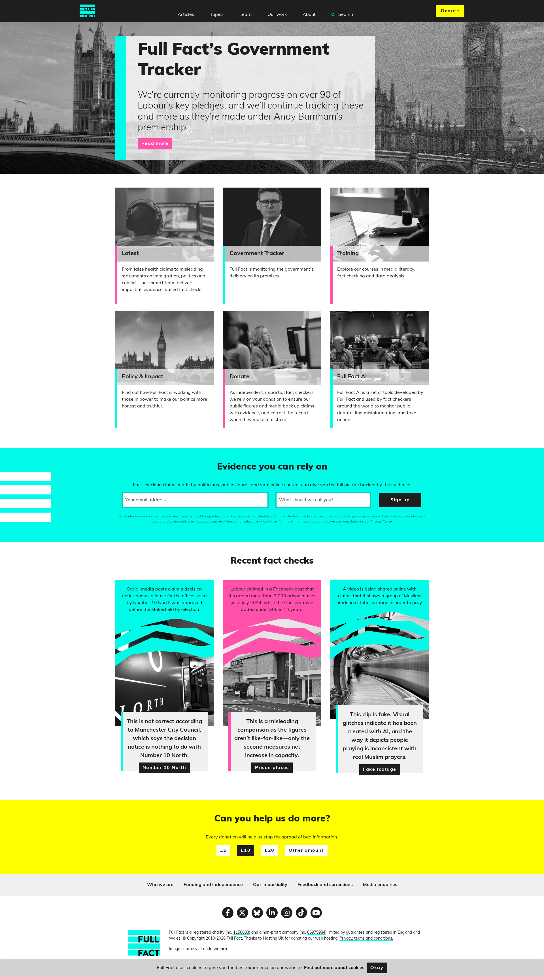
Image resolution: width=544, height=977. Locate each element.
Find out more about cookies (334, 968)
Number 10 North (164, 768)
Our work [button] (277, 14)
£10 (245, 850)
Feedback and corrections (325, 885)
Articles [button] (186, 14)
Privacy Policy (381, 521)
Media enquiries (380, 885)
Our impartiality (270, 885)
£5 (223, 850)
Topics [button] (217, 14)
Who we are (160, 885)
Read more (154, 143)
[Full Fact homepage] (87, 11)
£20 (269, 850)
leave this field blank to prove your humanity (24, 455)
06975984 (316, 933)
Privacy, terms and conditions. (366, 938)
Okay (377, 968)
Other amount (306, 850)
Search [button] (345, 14)
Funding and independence (213, 885)
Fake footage (379, 769)
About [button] (309, 14)
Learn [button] (245, 14)
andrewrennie (215, 949)
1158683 (241, 933)
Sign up (400, 500)
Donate (450, 11)
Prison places (272, 768)
